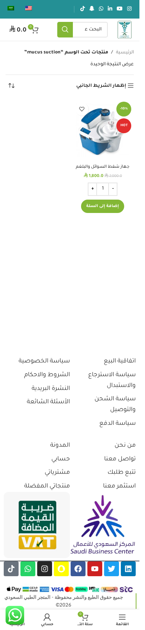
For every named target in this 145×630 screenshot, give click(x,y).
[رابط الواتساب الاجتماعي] (101, 9)
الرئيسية (125, 52)
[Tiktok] (11, 568)
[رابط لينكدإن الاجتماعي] (110, 9)
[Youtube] (94, 568)
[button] (102, 206)
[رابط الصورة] (103, 525)
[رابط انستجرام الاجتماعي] (129, 9)
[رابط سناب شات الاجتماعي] (92, 9)
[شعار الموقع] (124, 30)
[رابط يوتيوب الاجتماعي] (120, 9)
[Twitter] (111, 568)
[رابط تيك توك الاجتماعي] (82, 9)
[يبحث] (65, 29)
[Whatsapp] (27, 568)
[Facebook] (78, 568)
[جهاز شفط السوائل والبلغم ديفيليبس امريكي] (103, 130)
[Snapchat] (61, 568)
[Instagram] (44, 568)
